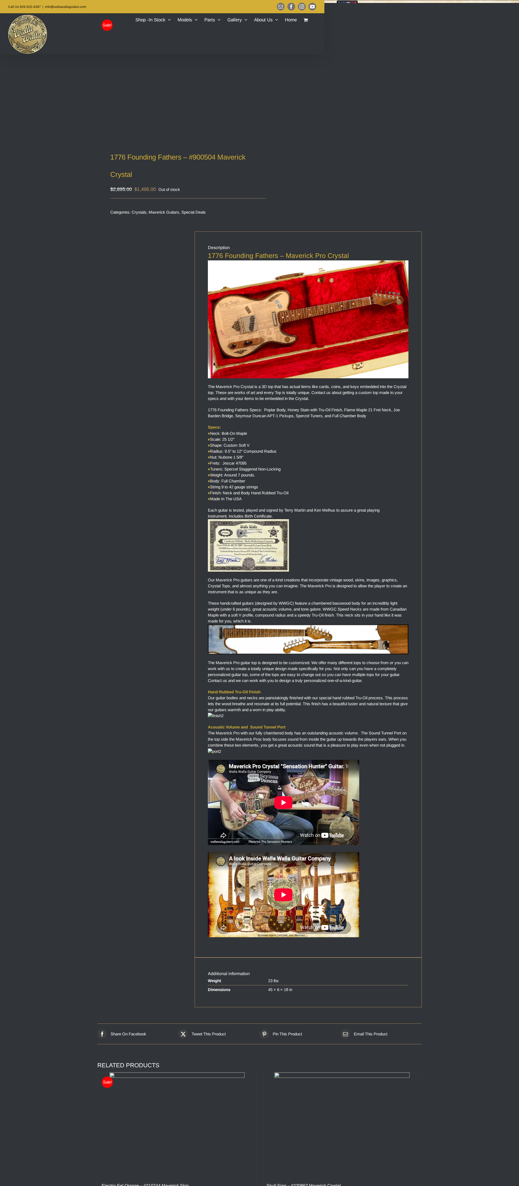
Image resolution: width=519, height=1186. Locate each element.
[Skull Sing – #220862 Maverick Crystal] (341, 1124)
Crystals (139, 212)
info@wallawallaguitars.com (65, 7)
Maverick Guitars (164, 212)
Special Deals (193, 212)
